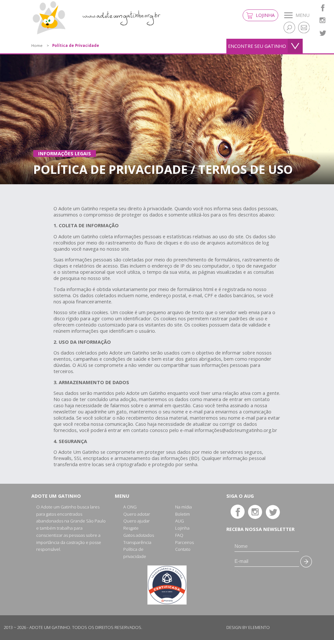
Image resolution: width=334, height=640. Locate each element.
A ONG (130, 507)
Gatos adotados (138, 535)
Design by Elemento (248, 627)
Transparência (137, 542)
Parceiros (184, 542)
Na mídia (183, 507)
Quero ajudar (136, 521)
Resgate (131, 528)
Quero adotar (136, 514)
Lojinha (264, 15)
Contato (182, 549)
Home (36, 45)
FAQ (179, 535)
